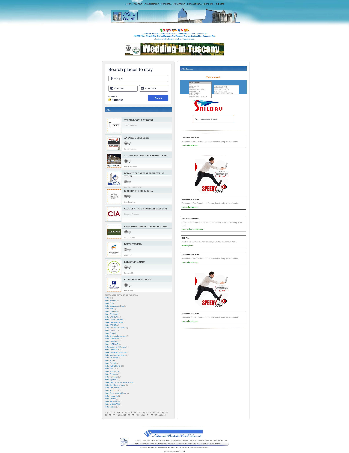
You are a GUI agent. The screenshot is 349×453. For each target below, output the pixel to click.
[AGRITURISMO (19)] (226, 88)
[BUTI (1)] (200, 88)
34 (160, 415)
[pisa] (174, 15)
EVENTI (197, 33)
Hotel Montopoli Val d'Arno (115, 355)
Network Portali (179, 452)
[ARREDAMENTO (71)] (226, 90)
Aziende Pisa (192, 440)
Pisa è (198, 443)
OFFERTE (156, 33)
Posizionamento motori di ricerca (199, 447)
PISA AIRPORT (179, 4)
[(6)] (200, 84)
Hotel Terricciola (111, 396)
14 (146, 412)
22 (114, 415)
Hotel (107, 298)
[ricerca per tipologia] (226, 86)
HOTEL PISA (139, 36)
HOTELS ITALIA (172, 447)
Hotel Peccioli (110, 363)
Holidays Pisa (183, 443)
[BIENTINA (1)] (200, 86)
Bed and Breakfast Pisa (166, 36)
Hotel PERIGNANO (112, 366)
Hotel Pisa (109, 369)
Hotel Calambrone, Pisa (114, 306)
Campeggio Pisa (209, 36)
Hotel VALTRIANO (112, 401)
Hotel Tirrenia (110, 399)
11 (135, 412)
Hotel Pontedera (111, 377)
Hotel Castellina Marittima (115, 328)
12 (139, 412)
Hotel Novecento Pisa (190, 219)
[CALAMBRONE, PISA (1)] (200, 90)
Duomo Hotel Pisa (215, 443)
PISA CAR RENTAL (194, 4)
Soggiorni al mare (188, 39)
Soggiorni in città (160, 39)
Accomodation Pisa (172, 443)
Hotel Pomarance (112, 371)
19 (165, 412)
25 (125, 415)
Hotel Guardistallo (112, 339)
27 (133, 415)
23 (118, 415)
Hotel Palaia (110, 361)
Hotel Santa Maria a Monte (115, 393)
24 (121, 415)
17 (158, 412)
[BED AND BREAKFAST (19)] (226, 93)
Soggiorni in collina (174, 39)
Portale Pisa (185, 440)
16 (154, 412)
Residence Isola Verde (190, 138)
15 (150, 412)
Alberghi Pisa (151, 36)
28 (137, 415)
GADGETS (220, 4)
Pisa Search (224, 440)
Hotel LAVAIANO (111, 341)
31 (148, 415)
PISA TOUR (138, 4)
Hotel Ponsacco (111, 374)
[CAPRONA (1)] (200, 95)
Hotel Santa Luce (112, 390)
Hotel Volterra (110, 407)
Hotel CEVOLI (110, 331)
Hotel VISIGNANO (112, 404)
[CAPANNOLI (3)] (200, 93)
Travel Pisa (216, 440)
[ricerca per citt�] (200, 83)
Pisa (153, 440)
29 (140, 415)
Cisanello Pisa (205, 443)
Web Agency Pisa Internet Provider (157, 447)
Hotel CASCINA (111, 325)
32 (152, 415)
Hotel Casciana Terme (114, 322)
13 (143, 412)
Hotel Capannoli (111, 314)
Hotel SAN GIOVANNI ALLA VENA (119, 382)
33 (156, 415)
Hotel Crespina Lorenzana (115, 336)
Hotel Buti (109, 303)
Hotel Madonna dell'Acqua (115, 347)
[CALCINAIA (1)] (200, 91)
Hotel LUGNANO (111, 344)
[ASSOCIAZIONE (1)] (226, 91)
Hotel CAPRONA (111, 317)
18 (162, 412)
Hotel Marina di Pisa (113, 350)
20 (106, 415)
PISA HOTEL (166, 4)
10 (131, 412)
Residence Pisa (181, 36)
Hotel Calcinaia (111, 311)
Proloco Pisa (169, 440)
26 (129, 415)
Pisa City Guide (160, 440)
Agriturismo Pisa (194, 36)
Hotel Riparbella (111, 380)
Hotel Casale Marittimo (114, 320)
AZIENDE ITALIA (183, 447)
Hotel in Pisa (138, 443)
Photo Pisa (201, 440)
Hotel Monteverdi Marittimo (115, 352)
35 (163, 415)
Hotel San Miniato (112, 388)
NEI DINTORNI (180, 33)
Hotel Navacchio (111, 358)
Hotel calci (109, 309)
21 (110, 415)
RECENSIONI (167, 33)
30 (144, 415)
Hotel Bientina (110, 301)
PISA (129, 4)
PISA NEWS (208, 4)
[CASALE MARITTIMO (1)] (200, 97)
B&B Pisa (185, 238)
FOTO (190, 33)
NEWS (204, 33)
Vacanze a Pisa (192, 443)
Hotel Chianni (110, 333)
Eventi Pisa (177, 440)
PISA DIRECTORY (152, 4)
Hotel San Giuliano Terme (115, 385)
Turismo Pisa (208, 440)
